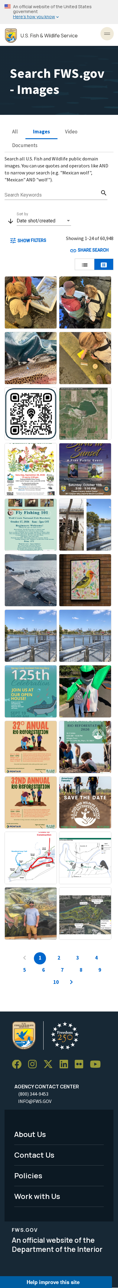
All (15, 131)
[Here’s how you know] (59, 12)
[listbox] (44, 221)
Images (41, 131)
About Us (30, 1134)
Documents (25, 145)
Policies (28, 1175)
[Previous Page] (24, 958)
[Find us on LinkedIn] (66, 1064)
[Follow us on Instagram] (34, 1064)
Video (71, 131)
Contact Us (34, 1155)
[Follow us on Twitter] (50, 1064)
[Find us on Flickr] (81, 1064)
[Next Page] (71, 983)
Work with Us (37, 1196)
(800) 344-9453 (33, 1094)
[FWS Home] (11, 36)
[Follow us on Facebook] (19, 1064)
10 (56, 982)
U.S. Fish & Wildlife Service (49, 36)
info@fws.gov (34, 1101)
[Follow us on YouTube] (97, 1064)
